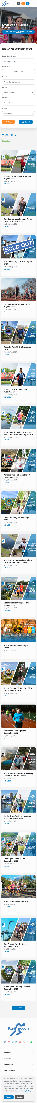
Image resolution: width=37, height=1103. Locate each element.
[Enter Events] (18, 3)
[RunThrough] (5, 3)
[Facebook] (5, 1042)
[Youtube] (20, 1042)
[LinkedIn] (16, 1042)
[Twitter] (13, 1042)
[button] (18, 178)
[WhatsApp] (31, 1042)
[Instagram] (9, 1042)
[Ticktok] (28, 1042)
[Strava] (24, 1042)
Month (4, 108)
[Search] (23, 3)
